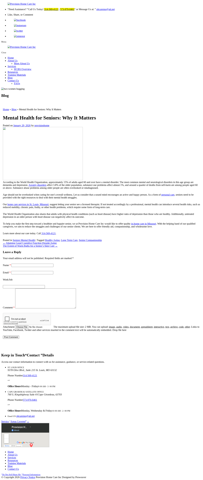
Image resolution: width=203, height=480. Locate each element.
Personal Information (21, 474)
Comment (9, 307)
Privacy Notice (27, 477)
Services (12, 66)
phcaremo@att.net (105, 9)
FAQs (17, 83)
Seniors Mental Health (24, 240)
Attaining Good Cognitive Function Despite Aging (30, 243)
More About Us (22, 63)
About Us (12, 60)
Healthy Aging (52, 240)
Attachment (9, 326)
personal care (167, 194)
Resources (13, 72)
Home (11, 57)
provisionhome (41, 125)
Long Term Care (69, 240)
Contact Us (13, 80)
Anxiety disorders (37, 185)
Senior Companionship (90, 240)
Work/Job (8, 279)
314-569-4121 (48, 233)
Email (7, 272)
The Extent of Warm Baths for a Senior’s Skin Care (30, 246)
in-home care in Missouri (143, 223)
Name (7, 265)
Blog (10, 77)
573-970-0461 (30, 400)
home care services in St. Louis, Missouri (28, 204)
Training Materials (17, 75)
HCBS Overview (22, 69)
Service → (15, 421)
